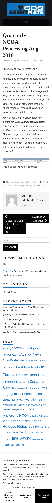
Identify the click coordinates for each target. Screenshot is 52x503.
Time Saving (20, 438)
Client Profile (12, 185)
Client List (20, 375)
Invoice (41, 400)
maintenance (29, 409)
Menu (26, 22)
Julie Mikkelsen (36, 61)
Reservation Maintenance (19, 432)
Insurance (16, 399)
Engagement (25, 185)
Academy (7, 348)
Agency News (30, 354)
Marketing (37, 185)
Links (5, 409)
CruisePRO (24, 382)
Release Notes (15, 426)
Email (43, 387)
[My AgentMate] (26, 9)
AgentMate (10, 360)
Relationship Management (28, 420)
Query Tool (8, 420)
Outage (33, 415)
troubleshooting (13, 444)
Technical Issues (38, 218)
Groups (6, 399)
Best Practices (12, 182)
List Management (15, 410)
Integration (30, 399)
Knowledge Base (13, 404)
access (17, 348)
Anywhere (30, 361)
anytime (22, 361)
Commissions (10, 381)
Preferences (43, 416)
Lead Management (35, 404)
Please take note (28, 182)
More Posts (30, 205)
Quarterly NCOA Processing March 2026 (21, 314)
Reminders (33, 427)
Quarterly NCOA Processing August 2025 (21, 332)
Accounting (29, 348)
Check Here (8, 271)
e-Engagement (31, 388)
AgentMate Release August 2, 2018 (14, 226)
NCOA (46, 185)
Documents (19, 388)
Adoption (16, 355)
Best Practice (26, 367)
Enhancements (33, 394)
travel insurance (38, 439)
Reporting (44, 427)
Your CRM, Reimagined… (14, 319)
